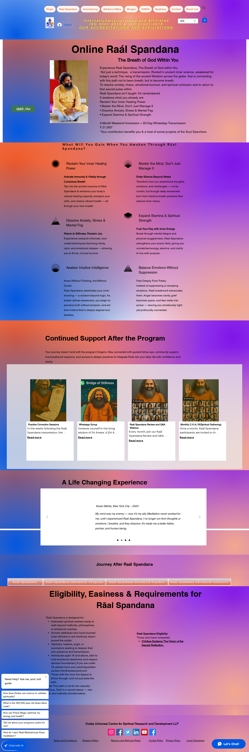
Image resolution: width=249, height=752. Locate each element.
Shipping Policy (90, 740)
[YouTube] (144, 732)
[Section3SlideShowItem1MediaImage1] (117, 540)
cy (179, 740)
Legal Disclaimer (195, 740)
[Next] (199, 517)
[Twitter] (127, 732)
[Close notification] (45, 677)
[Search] (204, 7)
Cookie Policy (156, 740)
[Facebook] (119, 732)
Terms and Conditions (65, 740)
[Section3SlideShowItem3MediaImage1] (125, 540)
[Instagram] (111, 732)
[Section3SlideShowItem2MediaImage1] (121, 540)
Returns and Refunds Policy (126, 740)
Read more (34, 437)
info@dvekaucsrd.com (73, 670)
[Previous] (47, 517)
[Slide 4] (129, 540)
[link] (205, 19)
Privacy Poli (172, 740)
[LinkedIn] (136, 732)
